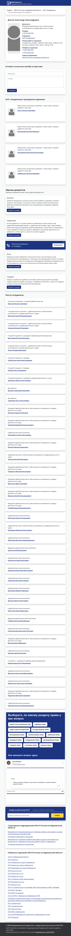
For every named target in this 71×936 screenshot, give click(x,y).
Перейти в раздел (14, 210)
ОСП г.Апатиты (13, 860)
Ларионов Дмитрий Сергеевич (19, 696)
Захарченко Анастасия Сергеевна (20, 683)
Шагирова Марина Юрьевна (18, 591)
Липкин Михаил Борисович (18, 447)
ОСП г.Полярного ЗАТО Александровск (21, 879)
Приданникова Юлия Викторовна (20, 571)
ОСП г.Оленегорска (14, 903)
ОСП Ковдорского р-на (15, 876)
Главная (9, 10)
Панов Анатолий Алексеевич (18, 560)
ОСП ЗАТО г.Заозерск (15, 890)
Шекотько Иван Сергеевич (17, 484)
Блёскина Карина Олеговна (18, 413)
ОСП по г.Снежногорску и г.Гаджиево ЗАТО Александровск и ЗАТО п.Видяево (33, 887)
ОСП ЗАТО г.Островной (15, 893)
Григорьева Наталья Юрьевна (28, 132)
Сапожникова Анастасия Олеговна (20, 631)
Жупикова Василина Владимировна (21, 540)
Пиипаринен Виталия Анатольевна (30, 153)
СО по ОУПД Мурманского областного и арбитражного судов (29, 915)
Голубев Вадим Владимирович (19, 508)
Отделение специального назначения (21, 844)
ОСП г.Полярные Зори (15, 906)
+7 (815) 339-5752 (28, 50)
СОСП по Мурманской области (18, 857)
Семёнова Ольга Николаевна (18, 401)
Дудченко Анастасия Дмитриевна (20, 673)
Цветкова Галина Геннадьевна (19, 518)
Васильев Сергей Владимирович (20, 316)
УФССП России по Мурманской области (27, 10)
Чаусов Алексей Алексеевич (18, 459)
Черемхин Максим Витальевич (19, 472)
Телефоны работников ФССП (19, 810)
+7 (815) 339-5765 (28, 33)
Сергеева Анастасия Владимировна (21, 706)
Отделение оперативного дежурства (20, 837)
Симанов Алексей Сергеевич (18, 328)
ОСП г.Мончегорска (14, 909)
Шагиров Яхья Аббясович (17, 643)
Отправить (12, 90)
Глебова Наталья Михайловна (19, 621)
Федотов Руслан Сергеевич (17, 304)
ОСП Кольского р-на (15, 871)
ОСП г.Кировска (13, 917)
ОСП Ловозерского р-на (16, 882)
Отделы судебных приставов (43, 810)
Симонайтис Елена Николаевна (19, 435)
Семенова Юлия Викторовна (18, 581)
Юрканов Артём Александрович (19, 496)
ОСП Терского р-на (14, 885)
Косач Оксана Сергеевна (26, 111)
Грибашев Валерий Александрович (21, 425)
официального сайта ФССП (45, 932)
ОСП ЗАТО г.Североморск (16, 912)
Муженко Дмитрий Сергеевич (19, 391)
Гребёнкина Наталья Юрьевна (28, 174)
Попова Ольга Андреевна (17, 370)
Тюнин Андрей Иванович (17, 350)
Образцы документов (15, 190)
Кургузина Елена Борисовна (18, 611)
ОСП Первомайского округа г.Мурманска (22, 868)
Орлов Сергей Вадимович (17, 550)
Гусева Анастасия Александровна (20, 360)
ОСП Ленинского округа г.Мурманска (20, 865)
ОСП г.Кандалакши (49, 10)
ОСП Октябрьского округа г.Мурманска (21, 862)
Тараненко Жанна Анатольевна (19, 381)
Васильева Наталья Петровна (18, 338)
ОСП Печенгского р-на (15, 874)
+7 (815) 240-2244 (28, 53)
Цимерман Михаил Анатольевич (20, 530)
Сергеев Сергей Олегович (17, 653)
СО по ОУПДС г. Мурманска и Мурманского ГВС (24, 896)
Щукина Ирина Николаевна (18, 601)
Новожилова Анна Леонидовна (19, 663)
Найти (57, 815)
